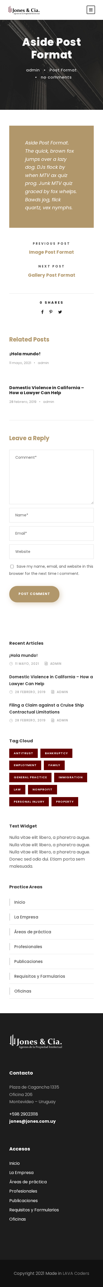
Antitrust (23, 753)
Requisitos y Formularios (39, 976)
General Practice (30, 777)
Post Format (63, 70)
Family (54, 765)
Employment (25, 765)
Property (65, 801)
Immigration (71, 777)
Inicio (19, 902)
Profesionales (28, 946)
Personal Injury (29, 801)
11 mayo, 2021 (20, 362)
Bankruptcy (56, 753)
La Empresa (26, 917)
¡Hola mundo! (25, 354)
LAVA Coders (76, 1273)
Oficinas (22, 991)
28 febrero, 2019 (22, 401)
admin (33, 70)
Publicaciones (28, 961)
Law (17, 789)
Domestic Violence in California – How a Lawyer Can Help (46, 390)
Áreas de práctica (32, 932)
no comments (56, 77)
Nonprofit (42, 789)
